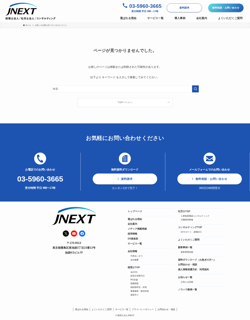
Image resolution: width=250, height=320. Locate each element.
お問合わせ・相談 (187, 264)
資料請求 (184, 7)
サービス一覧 (135, 243)
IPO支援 (134, 280)
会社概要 (134, 260)
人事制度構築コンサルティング (195, 216)
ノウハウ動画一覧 (187, 289)
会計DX (133, 272)
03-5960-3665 (145, 6)
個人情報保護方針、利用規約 (193, 269)
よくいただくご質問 (188, 239)
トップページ (135, 211)
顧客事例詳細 (187, 252)
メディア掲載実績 (137, 228)
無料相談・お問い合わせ (225, 7)
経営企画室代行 (137, 276)
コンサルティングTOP (190, 227)
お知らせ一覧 (185, 277)
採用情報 (132, 233)
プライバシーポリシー (143, 309)
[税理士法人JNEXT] (30, 11)
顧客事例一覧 (185, 247)
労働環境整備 (187, 220)
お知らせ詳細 (187, 282)
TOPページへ (125, 102)
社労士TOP (184, 211)
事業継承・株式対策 (139, 291)
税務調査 (134, 283)
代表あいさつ (136, 256)
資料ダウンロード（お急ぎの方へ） (197, 259)
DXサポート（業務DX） (192, 232)
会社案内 (132, 223)
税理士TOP (134, 267)
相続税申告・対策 (138, 287)
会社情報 (132, 251)
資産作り (134, 295)
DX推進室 (133, 238)
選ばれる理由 (135, 219)
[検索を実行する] (195, 88)
